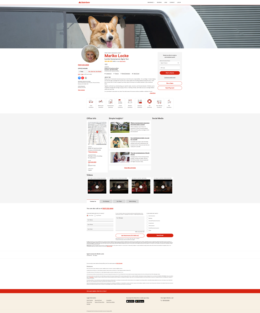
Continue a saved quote (169, 77)
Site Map (88, 304)
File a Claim (169, 83)
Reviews (159, 2)
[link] (84, 2)
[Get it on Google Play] (139, 301)
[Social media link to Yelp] (82, 78)
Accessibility (108, 300)
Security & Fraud (98, 300)
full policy (91, 277)
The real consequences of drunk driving (140, 153)
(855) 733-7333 (109, 246)
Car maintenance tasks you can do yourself (140, 138)
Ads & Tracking (90, 300)
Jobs (165, 2)
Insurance (150, 2)
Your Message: (119, 217)
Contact (172, 2)
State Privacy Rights (110, 302)
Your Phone (98, 215)
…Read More (152, 93)
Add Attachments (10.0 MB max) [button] (130, 235)
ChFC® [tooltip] (106, 64)
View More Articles (130, 167)
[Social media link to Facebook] (79, 78)
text (82, 74)
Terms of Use (89, 302)
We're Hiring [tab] (132, 201)
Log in (179, 2)
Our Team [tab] (119, 201)
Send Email (160, 235)
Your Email (91, 215)
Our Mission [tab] (106, 201)
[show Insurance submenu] (154, 2)
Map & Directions (93, 151)
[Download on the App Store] (130, 301)
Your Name (90, 219)
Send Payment (169, 88)
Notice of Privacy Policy (99, 302)
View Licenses (81, 90)
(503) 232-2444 (83, 65)
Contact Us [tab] (93, 201)
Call (79, 74)
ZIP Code (163, 67)
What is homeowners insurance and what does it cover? (140, 123)
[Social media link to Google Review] (85, 78)
